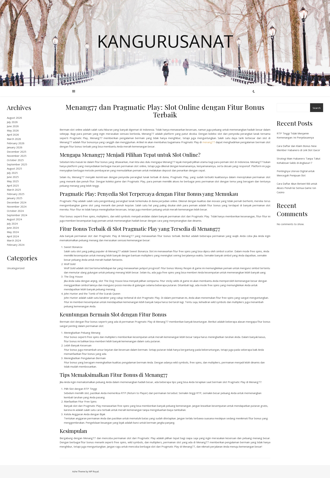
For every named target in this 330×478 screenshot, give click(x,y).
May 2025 (13, 181)
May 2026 (13, 130)
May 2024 (13, 232)
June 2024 (13, 227)
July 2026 (12, 122)
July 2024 (12, 223)
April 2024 (13, 236)
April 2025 (13, 185)
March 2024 (14, 240)
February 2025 (15, 194)
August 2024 (14, 219)
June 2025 (13, 177)
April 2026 (13, 134)
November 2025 (16, 155)
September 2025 (17, 164)
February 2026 (15, 143)
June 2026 (13, 126)
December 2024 (16, 202)
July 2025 (12, 172)
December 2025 (16, 151)
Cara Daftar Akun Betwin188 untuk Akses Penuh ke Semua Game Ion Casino (297, 188)
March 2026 (14, 139)
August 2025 (14, 168)
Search (317, 108)
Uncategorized (15, 268)
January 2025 (14, 198)
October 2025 (15, 160)
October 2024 (15, 211)
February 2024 (15, 244)
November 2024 (16, 206)
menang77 (208, 142)
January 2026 (14, 147)
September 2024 (17, 215)
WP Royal (94, 471)
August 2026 (14, 117)
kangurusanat (165, 41)
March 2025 (14, 189)
